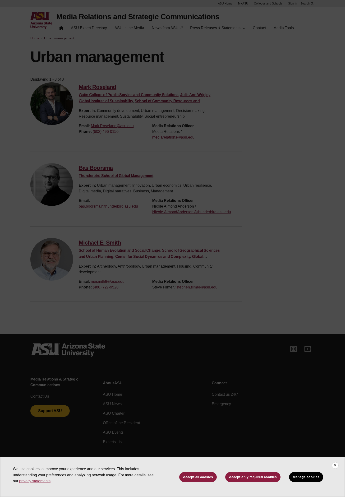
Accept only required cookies (253, 477)
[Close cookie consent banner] (335, 465)
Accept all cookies (198, 477)
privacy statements (35, 481)
